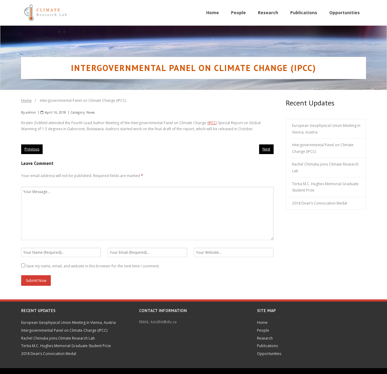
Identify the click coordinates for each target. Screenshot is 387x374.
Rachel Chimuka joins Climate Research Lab (325, 167)
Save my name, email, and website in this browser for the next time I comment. (93, 266)
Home (26, 100)
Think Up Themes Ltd (62, 371)
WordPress (110, 371)
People (263, 330)
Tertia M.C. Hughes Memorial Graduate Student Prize (325, 187)
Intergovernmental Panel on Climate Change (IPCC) (322, 148)
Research (265, 338)
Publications (267, 345)
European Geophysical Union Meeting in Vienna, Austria (326, 129)
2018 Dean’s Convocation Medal (319, 203)
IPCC (212, 122)
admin (31, 112)
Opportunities (269, 353)
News (90, 112)
